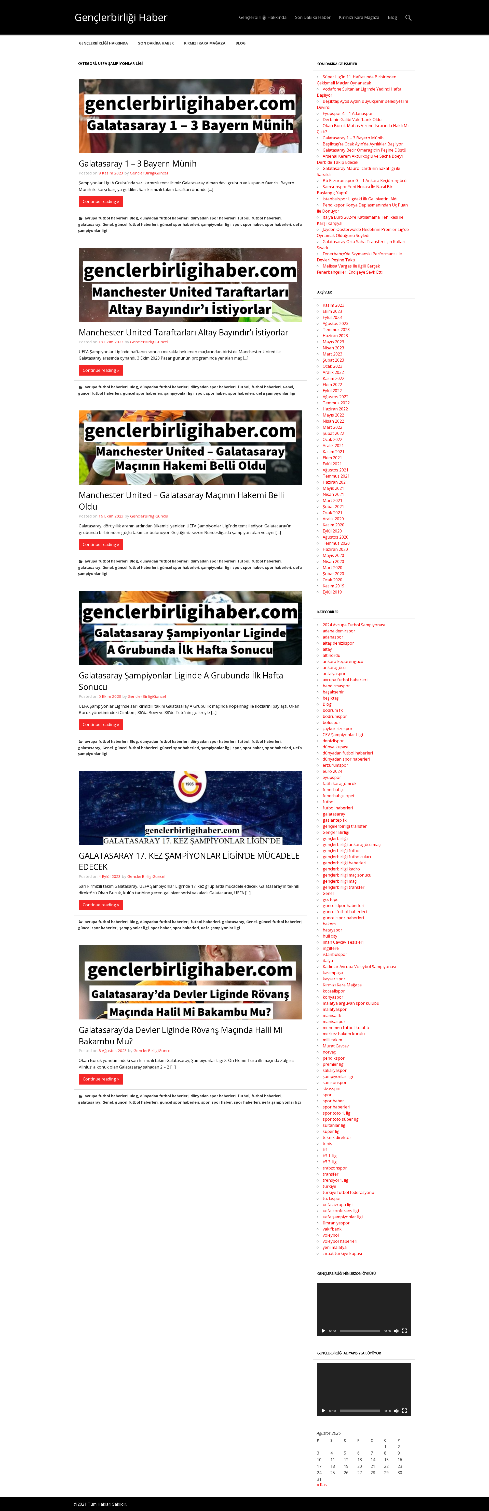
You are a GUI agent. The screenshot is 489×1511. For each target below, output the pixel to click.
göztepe (330, 899)
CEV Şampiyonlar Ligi (343, 734)
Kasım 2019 (333, 586)
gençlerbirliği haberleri (344, 863)
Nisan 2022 (333, 421)
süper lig (331, 1131)
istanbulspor (335, 954)
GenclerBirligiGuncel (149, 172)
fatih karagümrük (340, 783)
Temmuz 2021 (336, 476)
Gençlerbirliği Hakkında (263, 17)
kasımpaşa (333, 972)
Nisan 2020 (333, 561)
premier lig (333, 1064)
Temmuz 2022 (336, 403)
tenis (327, 1143)
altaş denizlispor (338, 643)
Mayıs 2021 (333, 488)
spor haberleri (278, 224)
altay (327, 649)
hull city (330, 936)
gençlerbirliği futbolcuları (347, 857)
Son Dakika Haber (313, 17)
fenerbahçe (334, 789)
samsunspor (335, 1082)
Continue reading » (101, 201)
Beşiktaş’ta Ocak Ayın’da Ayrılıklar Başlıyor (363, 144)
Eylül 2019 (332, 592)
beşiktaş (331, 698)
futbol (243, 218)
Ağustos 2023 (335, 323)
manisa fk (332, 1015)
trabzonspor (335, 1168)
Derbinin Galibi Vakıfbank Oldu (352, 119)
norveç (329, 1052)
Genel (107, 224)
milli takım (332, 1040)
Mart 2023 (332, 354)
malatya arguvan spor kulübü (351, 1003)
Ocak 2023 (332, 366)
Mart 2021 (332, 500)
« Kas (322, 1484)
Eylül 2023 (332, 317)
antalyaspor (334, 673)
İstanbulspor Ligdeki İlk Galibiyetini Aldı (360, 199)
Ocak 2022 (332, 439)
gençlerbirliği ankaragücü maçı (352, 844)
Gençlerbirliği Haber (121, 17)
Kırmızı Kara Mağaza (359, 17)
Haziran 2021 (335, 482)
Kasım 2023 (333, 305)
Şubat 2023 (333, 360)
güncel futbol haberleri (136, 224)
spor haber (253, 224)
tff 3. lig (330, 1162)
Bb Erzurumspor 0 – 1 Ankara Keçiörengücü (364, 180)
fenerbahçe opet (339, 795)
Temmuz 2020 (336, 543)
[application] (364, 1309)
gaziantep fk (335, 820)
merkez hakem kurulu (344, 1033)
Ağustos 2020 (335, 537)
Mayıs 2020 (333, 555)
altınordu (331, 655)
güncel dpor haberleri (343, 905)
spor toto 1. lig (336, 1113)
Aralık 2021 (333, 445)
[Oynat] (323, 1331)
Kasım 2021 (333, 451)
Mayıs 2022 (333, 415)
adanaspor (333, 637)
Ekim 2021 (332, 458)
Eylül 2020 (332, 531)
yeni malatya (335, 1247)
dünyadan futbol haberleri (164, 218)
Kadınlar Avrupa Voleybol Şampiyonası (359, 966)
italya (328, 960)
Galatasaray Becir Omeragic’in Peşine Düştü (364, 150)
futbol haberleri (266, 218)
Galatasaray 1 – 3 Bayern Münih (138, 163)
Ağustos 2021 (335, 470)
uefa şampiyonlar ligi (275, 393)
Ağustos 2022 (335, 396)
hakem (329, 924)
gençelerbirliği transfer (345, 826)
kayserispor (334, 979)
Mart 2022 (332, 427)
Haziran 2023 (335, 335)
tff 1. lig (330, 1156)
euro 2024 (332, 771)
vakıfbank (332, 1229)
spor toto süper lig (341, 1119)
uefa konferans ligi (341, 1210)
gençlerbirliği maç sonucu (347, 875)
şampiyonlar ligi (215, 224)
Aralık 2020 (333, 519)
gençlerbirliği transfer (343, 887)
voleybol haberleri (340, 1241)
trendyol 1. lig (335, 1180)
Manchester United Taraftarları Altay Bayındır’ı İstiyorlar (183, 332)
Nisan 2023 (333, 348)
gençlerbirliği (335, 838)
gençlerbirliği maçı (340, 881)
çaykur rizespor (337, 728)
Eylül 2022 (332, 390)
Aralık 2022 (333, 372)
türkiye (329, 1186)
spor (237, 224)
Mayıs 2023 (333, 342)
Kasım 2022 (333, 378)
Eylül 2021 (332, 464)
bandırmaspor (336, 686)
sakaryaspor (335, 1070)
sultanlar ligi (334, 1125)
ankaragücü (334, 667)
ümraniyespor (336, 1223)
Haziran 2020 (335, 549)
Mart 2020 (332, 567)
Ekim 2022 (332, 384)
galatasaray (89, 224)
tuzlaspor (332, 1198)
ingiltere (331, 948)
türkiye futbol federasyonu (348, 1192)
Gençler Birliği (336, 832)
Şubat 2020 (333, 573)
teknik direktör (337, 1137)
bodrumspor (335, 716)
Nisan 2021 (333, 494)
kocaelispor (334, 991)
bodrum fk (333, 710)
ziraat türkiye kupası (342, 1253)
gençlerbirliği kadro (341, 869)
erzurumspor (335, 765)
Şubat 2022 (333, 433)
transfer (330, 1174)
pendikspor (334, 1058)
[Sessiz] (396, 1331)
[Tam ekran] (404, 1331)
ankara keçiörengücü (343, 661)
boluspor (331, 722)
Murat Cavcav (336, 1046)
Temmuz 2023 (336, 329)
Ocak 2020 (332, 580)
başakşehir (333, 692)
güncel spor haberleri (179, 224)
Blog (392, 17)
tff (325, 1149)
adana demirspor (339, 631)
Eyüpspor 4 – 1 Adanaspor (348, 113)
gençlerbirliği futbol (341, 850)
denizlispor (333, 741)
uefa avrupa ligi (337, 1204)
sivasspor (332, 1088)
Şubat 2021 (333, 506)
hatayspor (332, 930)
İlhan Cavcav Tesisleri (343, 942)
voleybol (331, 1235)
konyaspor (333, 997)
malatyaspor (335, 1009)
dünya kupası (335, 747)
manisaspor (334, 1021)
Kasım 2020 (333, 525)
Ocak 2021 (332, 512)
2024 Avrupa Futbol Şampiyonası (354, 625)
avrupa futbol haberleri (106, 218)
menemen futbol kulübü (346, 1027)
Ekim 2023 (332, 311)
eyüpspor (332, 777)
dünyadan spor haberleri (213, 218)
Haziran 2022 (335, 409)
